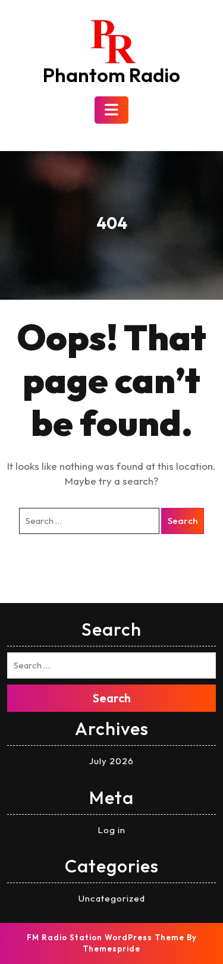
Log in (111, 830)
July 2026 (111, 761)
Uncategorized (111, 898)
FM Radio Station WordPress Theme (105, 937)
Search (182, 520)
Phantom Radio (111, 74)
